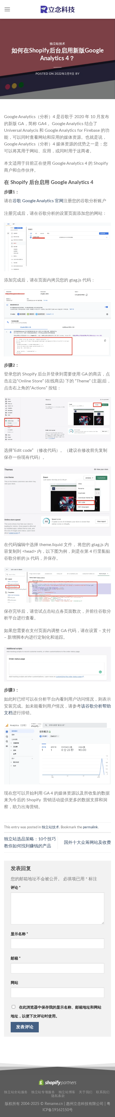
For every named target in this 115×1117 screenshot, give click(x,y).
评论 (16, 888)
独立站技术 (57, 43)
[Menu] (7, 9)
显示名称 (19, 934)
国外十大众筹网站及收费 (87, 842)
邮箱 (16, 958)
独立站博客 (67, 1092)
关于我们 (85, 1092)
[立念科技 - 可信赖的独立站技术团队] (57, 9)
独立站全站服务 (16, 1092)
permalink (90, 827)
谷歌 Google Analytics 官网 (38, 201)
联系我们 (102, 1092)
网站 (14, 983)
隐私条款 (58, 1095)
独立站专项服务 (43, 1092)
